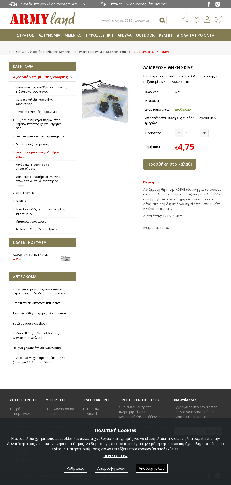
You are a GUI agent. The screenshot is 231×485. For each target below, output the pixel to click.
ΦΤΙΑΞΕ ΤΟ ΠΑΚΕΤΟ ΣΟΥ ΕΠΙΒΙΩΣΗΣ (36, 303)
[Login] (207, 19)
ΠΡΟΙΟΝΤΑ (16, 52)
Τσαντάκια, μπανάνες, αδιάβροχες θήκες (102, 52)
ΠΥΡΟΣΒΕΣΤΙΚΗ (99, 35)
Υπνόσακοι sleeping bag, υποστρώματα (32, 166)
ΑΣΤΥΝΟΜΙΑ (49, 35)
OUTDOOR (145, 35)
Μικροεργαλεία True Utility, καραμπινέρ (34, 101)
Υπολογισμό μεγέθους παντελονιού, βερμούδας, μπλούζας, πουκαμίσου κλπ (40, 291)
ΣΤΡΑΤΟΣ (25, 35)
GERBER (21, 201)
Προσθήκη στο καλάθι (169, 164)
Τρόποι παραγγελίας (24, 411)
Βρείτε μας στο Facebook (30, 323)
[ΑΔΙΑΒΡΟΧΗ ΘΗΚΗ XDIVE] (109, 100)
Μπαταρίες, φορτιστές (31, 221)
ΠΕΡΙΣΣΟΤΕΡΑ (116, 455)
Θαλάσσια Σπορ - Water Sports (37, 229)
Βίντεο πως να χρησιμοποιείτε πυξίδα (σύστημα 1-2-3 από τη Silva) (39, 360)
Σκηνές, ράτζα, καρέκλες (32, 144)
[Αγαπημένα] (197, 19)
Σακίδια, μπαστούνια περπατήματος (40, 136)
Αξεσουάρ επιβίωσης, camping (49, 52)
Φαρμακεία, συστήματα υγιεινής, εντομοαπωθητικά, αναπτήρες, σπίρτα (38, 181)
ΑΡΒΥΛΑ (125, 35)
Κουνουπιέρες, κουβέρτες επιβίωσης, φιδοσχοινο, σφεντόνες (41, 89)
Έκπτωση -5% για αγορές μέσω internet (40, 313)
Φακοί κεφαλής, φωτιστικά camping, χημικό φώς (40, 211)
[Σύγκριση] (185, 19)
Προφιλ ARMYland (94, 411)
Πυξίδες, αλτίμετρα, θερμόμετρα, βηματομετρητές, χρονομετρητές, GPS (39, 124)
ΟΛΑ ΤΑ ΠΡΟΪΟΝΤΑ (197, 35)
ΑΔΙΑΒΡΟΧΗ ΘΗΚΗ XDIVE (30, 257)
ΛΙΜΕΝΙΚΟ (73, 35)
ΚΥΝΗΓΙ (165, 35)
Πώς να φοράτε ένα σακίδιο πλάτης (37, 348)
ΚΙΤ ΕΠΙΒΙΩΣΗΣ (25, 193)
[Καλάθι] (218, 19)
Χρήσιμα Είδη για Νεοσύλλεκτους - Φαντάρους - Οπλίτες (36, 335)
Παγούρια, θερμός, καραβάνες (36, 112)
